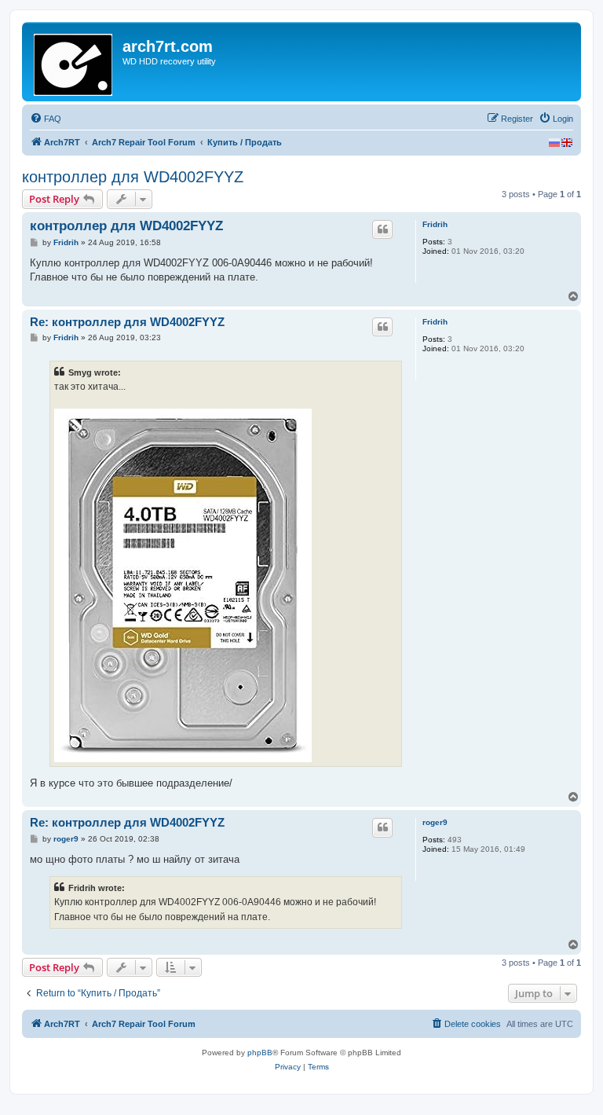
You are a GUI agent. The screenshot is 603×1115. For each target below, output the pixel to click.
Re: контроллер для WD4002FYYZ (127, 321)
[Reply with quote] (382, 229)
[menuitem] (45, 118)
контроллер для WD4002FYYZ (132, 176)
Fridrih (435, 224)
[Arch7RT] (74, 61)
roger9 (435, 822)
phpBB (259, 1052)
